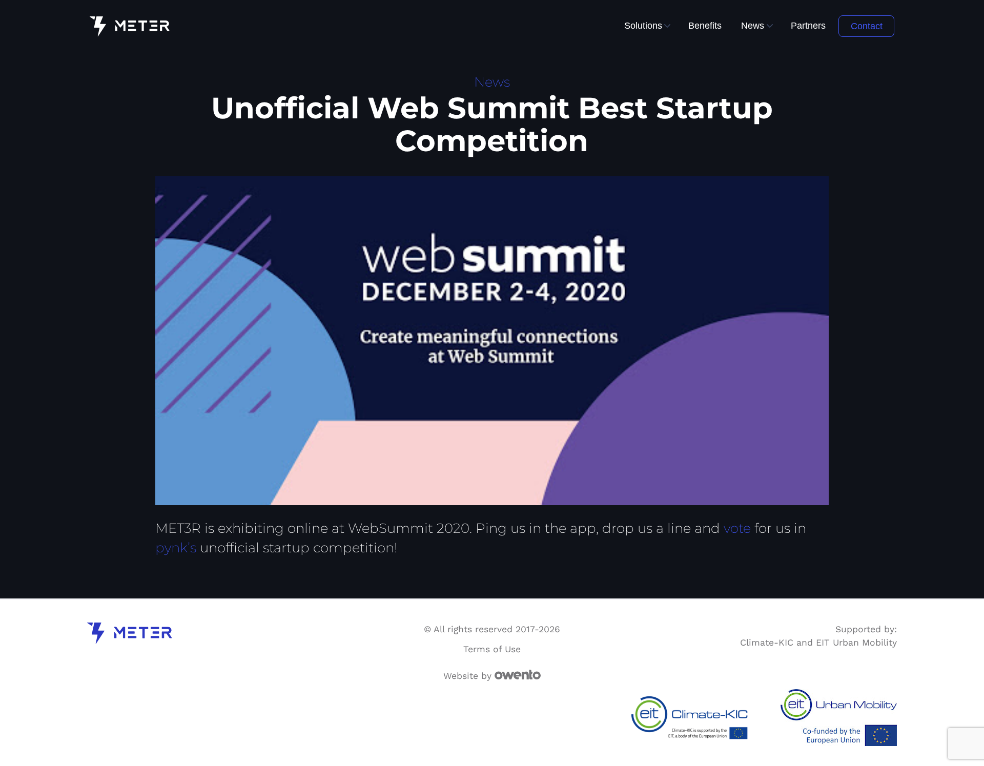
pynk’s (175, 547)
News (752, 25)
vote (737, 528)
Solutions (643, 25)
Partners (808, 25)
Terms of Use (492, 649)
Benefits (705, 25)
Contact (867, 25)
